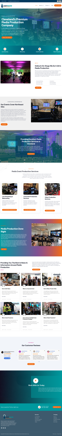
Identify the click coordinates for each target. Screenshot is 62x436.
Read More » (4, 296)
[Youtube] (59, 1)
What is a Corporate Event (28, 288)
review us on (7, 358)
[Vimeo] (61, 1)
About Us (41, 5)
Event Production (39, 51)
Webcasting (22, 51)
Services (47, 5)
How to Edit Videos (6, 288)
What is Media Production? (49, 317)
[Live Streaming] (5, 49)
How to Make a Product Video (50, 288)
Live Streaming (5, 51)
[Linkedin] (57, 1)
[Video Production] (57, 49)
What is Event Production (7, 317)
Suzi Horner (37, 351)
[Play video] (35, 380)
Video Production (57, 51)
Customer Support (45, 406)
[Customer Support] (39, 407)
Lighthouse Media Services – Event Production (9, 352)
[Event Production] (39, 49)
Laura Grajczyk (52, 351)
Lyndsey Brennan (24, 351)
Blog (52, 5)
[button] (15, 72)
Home (36, 5)
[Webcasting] (22, 49)
